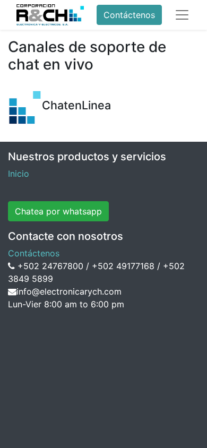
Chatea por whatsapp (58, 211)
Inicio (18, 173)
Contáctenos (129, 15)
